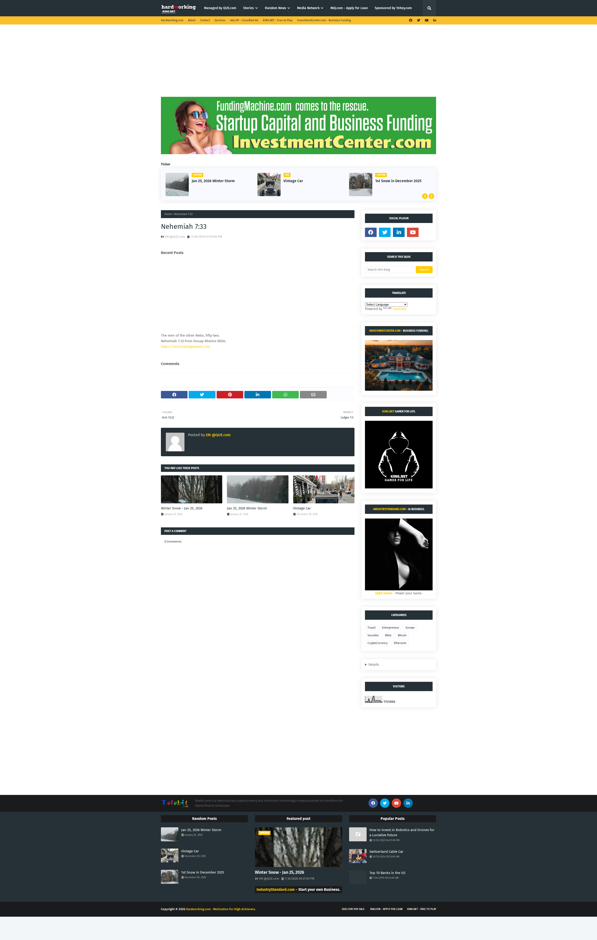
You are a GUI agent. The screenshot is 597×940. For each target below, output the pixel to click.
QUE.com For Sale (353, 909)
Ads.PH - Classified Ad (244, 20)
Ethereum (400, 643)
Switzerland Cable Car (386, 851)
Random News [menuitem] (275, 8)
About (191, 20)
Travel (372, 627)
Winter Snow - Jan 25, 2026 (181, 508)
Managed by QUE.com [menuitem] (220, 8)
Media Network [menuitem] (308, 8)
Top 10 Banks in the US (387, 873)
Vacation (373, 635)
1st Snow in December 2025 (398, 181)
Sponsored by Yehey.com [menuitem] (393, 8)
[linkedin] (434, 20)
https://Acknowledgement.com (185, 347)
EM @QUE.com (175, 236)
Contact (205, 20)
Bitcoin (402, 635)
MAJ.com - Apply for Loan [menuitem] (349, 8)
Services (220, 20)
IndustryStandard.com (389, 509)
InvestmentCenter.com (384, 330)
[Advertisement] (298, 64)
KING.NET (388, 411)
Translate (399, 309)
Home (168, 214)
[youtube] (427, 20)
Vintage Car (293, 181)
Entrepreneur (390, 627)
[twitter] (418, 20)
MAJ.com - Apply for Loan (386, 909)
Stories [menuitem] (248, 8)
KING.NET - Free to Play (277, 20)
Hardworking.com (172, 20)
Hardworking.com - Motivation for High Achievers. (221, 909)
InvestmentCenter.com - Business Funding (324, 20)
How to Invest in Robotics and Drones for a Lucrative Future (401, 832)
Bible (388, 635)
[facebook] (410, 20)
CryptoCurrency (378, 643)
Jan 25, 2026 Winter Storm (213, 181)
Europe (410, 627)
